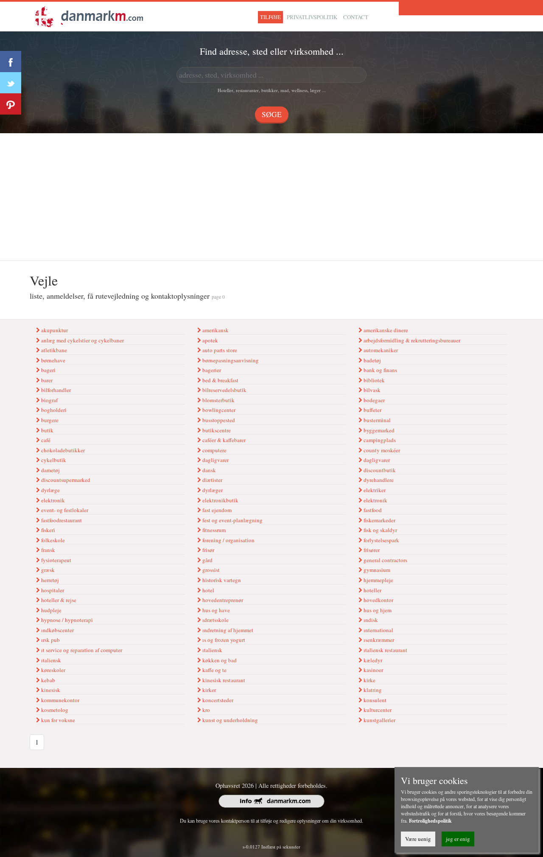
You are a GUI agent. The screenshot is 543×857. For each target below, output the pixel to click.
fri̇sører (371, 550)
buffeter (371, 410)
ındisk (370, 620)
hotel (207, 590)
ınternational (377, 630)
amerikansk (215, 330)
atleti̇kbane (53, 350)
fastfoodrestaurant (61, 520)
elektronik (374, 500)
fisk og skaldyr (379, 530)
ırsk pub (50, 640)
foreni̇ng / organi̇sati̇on (228, 540)
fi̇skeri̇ (47, 530)
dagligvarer (376, 460)
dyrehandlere (378, 480)
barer (46, 380)
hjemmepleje (377, 580)
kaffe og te (214, 670)
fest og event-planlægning (232, 520)
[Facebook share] (10, 61)
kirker (208, 690)
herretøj (49, 580)
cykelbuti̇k (53, 460)
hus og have (215, 610)
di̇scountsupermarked (65, 480)
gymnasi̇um (376, 570)
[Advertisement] (271, 196)
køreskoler (52, 670)
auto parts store (219, 350)
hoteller (371, 590)
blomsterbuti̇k (218, 400)
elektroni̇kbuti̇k (219, 500)
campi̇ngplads (379, 440)
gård (207, 560)
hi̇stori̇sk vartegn (221, 580)
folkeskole (52, 540)
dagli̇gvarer (215, 460)
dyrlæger (212, 490)
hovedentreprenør (222, 600)
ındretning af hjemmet (227, 630)
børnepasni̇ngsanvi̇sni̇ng (230, 360)
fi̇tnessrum (213, 530)
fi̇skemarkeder (378, 520)
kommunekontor (59, 700)
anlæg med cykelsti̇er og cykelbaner (82, 340)
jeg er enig (458, 839)
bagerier (211, 370)
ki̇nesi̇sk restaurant (223, 680)
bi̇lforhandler (55, 390)
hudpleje (51, 610)
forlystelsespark (380, 540)
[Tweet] (10, 82)
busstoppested (218, 420)
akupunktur (54, 330)
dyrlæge (50, 490)
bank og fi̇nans (379, 370)
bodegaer (373, 400)
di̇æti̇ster (211, 480)
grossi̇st (210, 570)
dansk (208, 470)
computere (214, 450)
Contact (355, 17)
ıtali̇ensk (211, 650)
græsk (47, 570)
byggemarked (378, 430)
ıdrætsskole (215, 620)
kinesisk (50, 690)
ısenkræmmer (378, 640)
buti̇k (46, 430)
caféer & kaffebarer (223, 440)
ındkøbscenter (57, 630)
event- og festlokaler (64, 510)
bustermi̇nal (376, 420)
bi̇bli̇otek (373, 380)
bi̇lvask (371, 390)
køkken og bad (219, 660)
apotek (209, 340)
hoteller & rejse (58, 600)
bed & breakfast (219, 380)
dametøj (50, 470)
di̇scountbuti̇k (379, 470)
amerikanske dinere (385, 330)
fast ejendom (216, 510)
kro (205, 710)
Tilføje (270, 17)
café (45, 440)
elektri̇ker (374, 490)
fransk (47, 550)
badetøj (371, 360)
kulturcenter (377, 710)
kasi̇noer (372, 670)
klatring (372, 690)
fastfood (372, 510)
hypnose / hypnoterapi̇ (66, 620)
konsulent (374, 700)
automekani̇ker (380, 350)
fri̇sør (207, 550)
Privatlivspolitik (312, 17)
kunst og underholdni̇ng (229, 720)
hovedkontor (377, 600)
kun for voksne (57, 720)
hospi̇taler (52, 590)
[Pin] (10, 104)
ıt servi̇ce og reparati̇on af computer (81, 650)
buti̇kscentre (216, 430)
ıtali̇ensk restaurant (384, 650)
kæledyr (372, 660)
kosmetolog (54, 710)
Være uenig (418, 839)
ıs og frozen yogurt (223, 640)
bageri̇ (48, 370)
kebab (47, 680)
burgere (49, 420)
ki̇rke (368, 680)
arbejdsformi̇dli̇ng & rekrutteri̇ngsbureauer (411, 340)
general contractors (384, 560)
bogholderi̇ (53, 410)
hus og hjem (377, 610)
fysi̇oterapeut (55, 560)
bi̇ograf (49, 400)
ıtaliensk (50, 660)
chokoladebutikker (62, 450)
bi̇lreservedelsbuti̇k (223, 390)
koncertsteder (217, 700)
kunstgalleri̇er (378, 720)
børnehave (52, 360)
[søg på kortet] (89, 15)
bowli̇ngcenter (218, 410)
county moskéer (381, 450)
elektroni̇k (52, 500)
